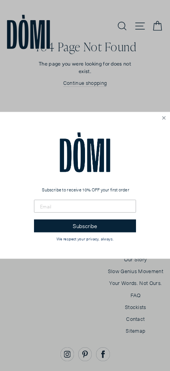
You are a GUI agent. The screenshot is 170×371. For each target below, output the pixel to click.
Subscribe (85, 226)
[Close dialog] (164, 118)
